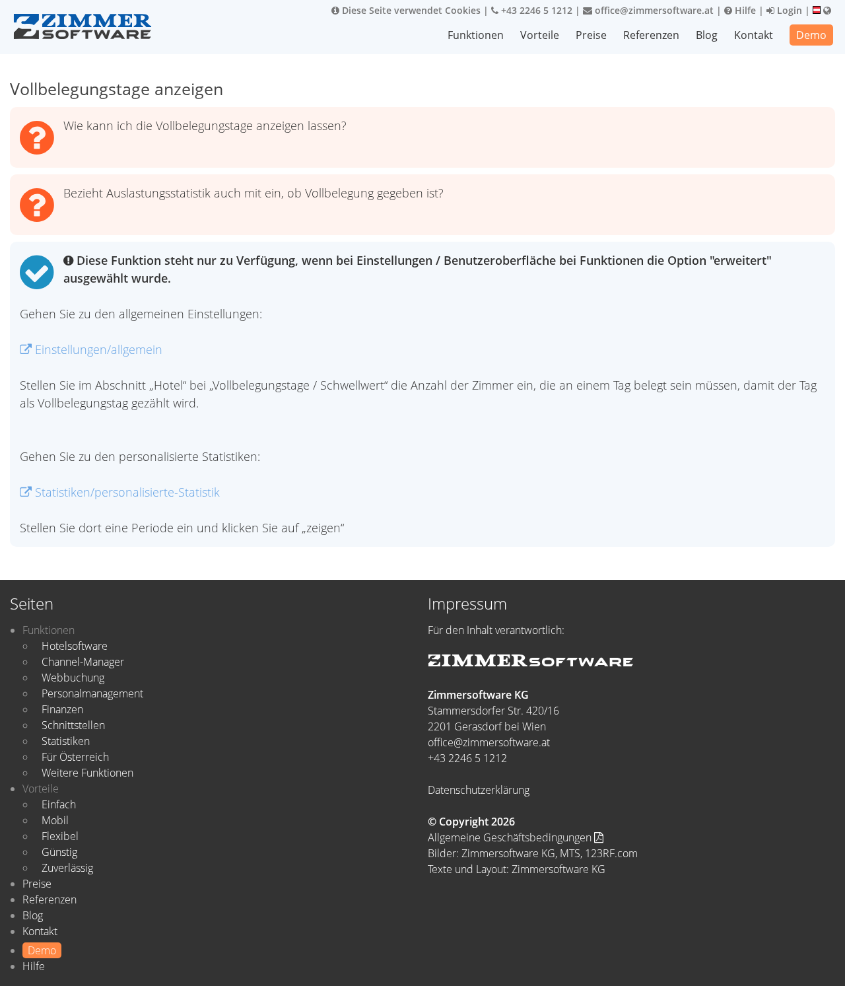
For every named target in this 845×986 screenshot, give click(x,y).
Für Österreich (75, 757)
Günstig (59, 852)
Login (788, 10)
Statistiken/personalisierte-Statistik (126, 492)
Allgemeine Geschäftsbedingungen (511, 837)
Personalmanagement (92, 693)
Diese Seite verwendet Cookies (410, 10)
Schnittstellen (73, 725)
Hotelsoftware (75, 646)
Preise (591, 35)
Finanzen (62, 709)
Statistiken (66, 741)
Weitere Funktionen (87, 772)
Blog (707, 35)
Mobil (55, 820)
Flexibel (60, 836)
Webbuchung (73, 677)
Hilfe (744, 10)
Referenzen (651, 35)
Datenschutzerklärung (478, 790)
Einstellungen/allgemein (97, 349)
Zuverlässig (67, 868)
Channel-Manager (83, 661)
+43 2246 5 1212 (535, 10)
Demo (811, 35)
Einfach (59, 804)
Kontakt (753, 35)
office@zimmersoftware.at (653, 10)
